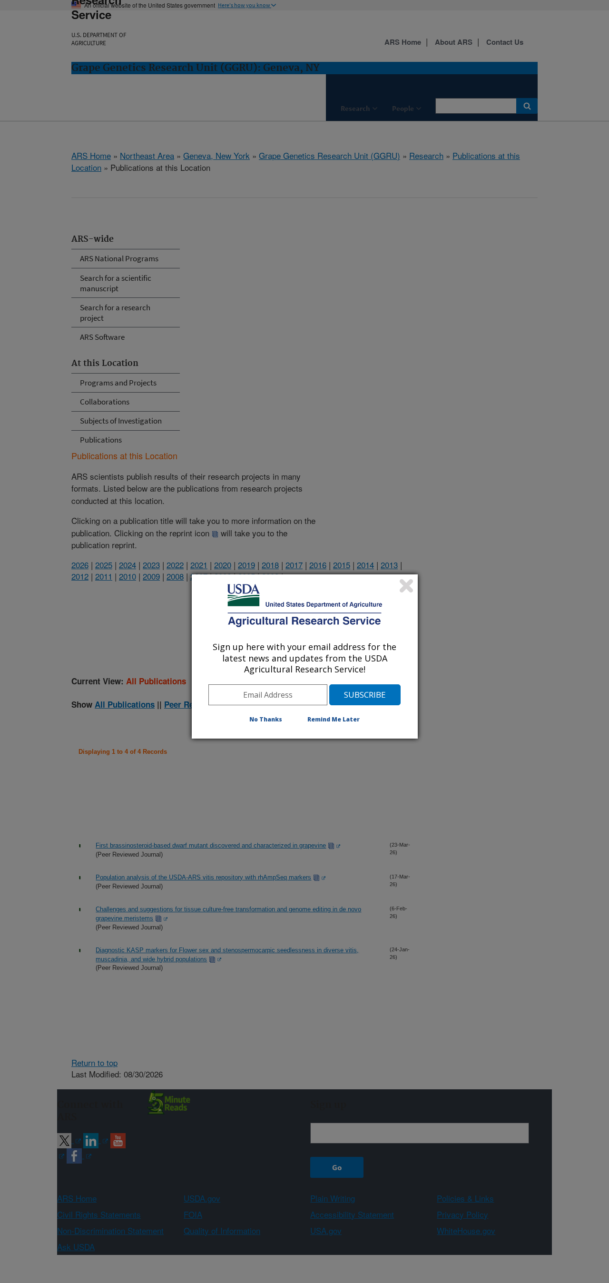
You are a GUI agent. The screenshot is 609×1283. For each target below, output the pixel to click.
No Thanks (265, 719)
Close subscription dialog (406, 585)
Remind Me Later (333, 719)
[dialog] (305, 656)
